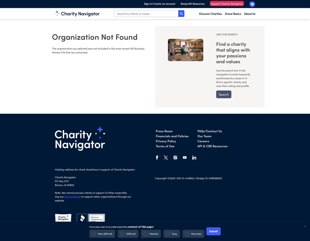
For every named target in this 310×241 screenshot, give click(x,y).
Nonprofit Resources (193, 3)
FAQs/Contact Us (209, 131)
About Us (249, 14)
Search (224, 94)
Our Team (204, 136)
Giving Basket (72, 196)
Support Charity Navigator (227, 3)
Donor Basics (233, 14)
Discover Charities (210, 14)
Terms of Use (165, 146)
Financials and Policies (172, 136)
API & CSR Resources (212, 146)
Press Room (164, 131)
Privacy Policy (166, 141)
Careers (203, 141)
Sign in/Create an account (159, 3)
